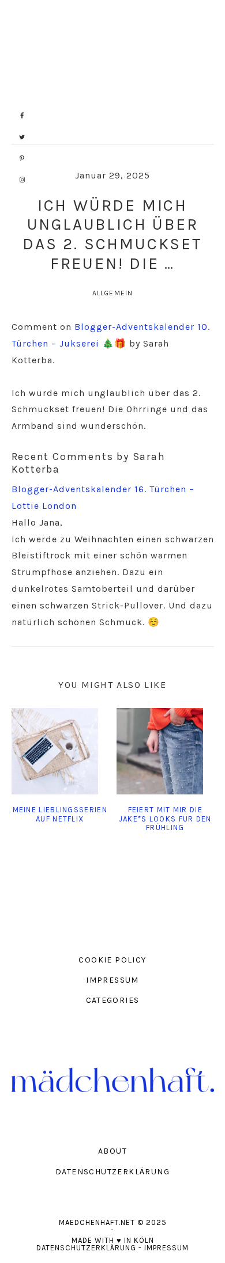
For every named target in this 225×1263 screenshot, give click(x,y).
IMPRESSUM (112, 980)
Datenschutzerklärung (86, 1247)
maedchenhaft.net (113, 72)
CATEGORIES (113, 1000)
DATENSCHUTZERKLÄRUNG (112, 1172)
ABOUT (112, 1151)
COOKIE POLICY (112, 960)
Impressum (166, 1247)
